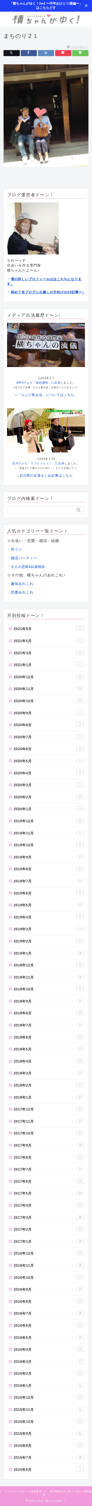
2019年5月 (47, 905)
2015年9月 (47, 1433)
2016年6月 (47, 1325)
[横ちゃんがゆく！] (46, 23)
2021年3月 (47, 653)
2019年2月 (47, 941)
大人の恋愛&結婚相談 (28, 567)
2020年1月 (47, 809)
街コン (16, 549)
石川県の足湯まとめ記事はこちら (46, 475)
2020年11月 (47, 689)
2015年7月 (47, 1457)
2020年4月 (47, 773)
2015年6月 (47, 1470)
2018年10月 (47, 989)
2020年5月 (47, 761)
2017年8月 (47, 1157)
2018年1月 (47, 1097)
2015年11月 (47, 1409)
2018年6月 (47, 1037)
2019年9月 (47, 857)
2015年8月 (47, 1446)
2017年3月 (47, 1217)
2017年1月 (47, 1241)
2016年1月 (47, 1386)
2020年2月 (47, 797)
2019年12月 (47, 821)
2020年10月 (47, 701)
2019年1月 (47, 953)
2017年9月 (47, 1145)
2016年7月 (47, 1313)
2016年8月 (47, 1301)
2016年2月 (47, 1373)
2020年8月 (47, 725)
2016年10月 (47, 1277)
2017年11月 (47, 1121)
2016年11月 (47, 1265)
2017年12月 (47, 1109)
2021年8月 (47, 629)
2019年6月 (47, 893)
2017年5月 (47, 1193)
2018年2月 (47, 1085)
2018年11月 (47, 977)
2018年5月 (47, 1049)
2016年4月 (47, 1349)
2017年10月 (47, 1133)
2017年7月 (47, 1169)
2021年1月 (47, 665)
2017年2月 (47, 1229)
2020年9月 (47, 713)
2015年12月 (47, 1397)
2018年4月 (47, 1061)
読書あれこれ (22, 592)
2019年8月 (47, 869)
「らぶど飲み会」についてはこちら (46, 395)
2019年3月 (47, 929)
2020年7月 (47, 737)
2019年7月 (47, 881)
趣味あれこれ (22, 584)
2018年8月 (47, 1013)
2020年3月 (47, 785)
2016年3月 (47, 1362)
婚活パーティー (24, 558)
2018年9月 (47, 1001)
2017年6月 (47, 1181)
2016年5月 (47, 1338)
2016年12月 (47, 1253)
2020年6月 (47, 749)
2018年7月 (47, 1025)
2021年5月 (47, 641)
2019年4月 (47, 917)
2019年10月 (47, 845)
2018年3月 (47, 1073)
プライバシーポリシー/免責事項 (23, 1491)
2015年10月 (47, 1422)
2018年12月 (47, 965)
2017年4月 (47, 1205)
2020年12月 (47, 677)
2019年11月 (47, 833)
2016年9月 (47, 1289)
